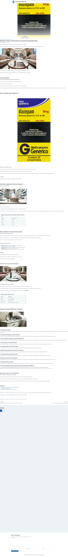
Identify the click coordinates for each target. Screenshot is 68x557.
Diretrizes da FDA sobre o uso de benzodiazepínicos (8, 389)
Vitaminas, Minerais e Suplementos (41, 2)
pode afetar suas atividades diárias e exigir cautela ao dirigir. (11, 245)
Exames (44, 0)
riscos (14, 399)
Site (43, 548)
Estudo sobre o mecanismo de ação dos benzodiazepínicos (9, 387)
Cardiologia (40, 0)
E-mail (28, 548)
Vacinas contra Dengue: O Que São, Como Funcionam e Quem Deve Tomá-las (11, 402)
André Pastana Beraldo (3, 42)
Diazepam (7, 399)
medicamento (11, 399)
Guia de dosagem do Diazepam (5, 388)
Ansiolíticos (1, 39)
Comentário (13, 537)
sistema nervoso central (23, 399)
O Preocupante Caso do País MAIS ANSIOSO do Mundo (60, 402)
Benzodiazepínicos (2, 399)
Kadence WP (42, 554)
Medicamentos (48, 0)
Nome (12, 548)
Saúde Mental (18, 399)
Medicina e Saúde (10, 39)
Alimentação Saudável (35, 0)
